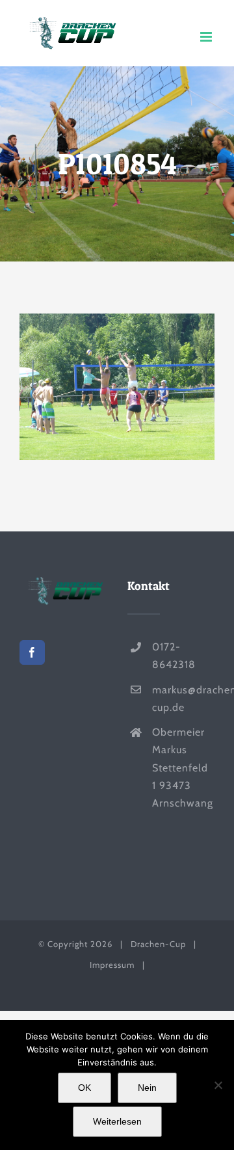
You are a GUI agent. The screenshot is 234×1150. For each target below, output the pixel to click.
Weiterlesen (117, 1121)
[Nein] (217, 1084)
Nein (147, 1087)
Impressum (112, 964)
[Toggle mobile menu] (207, 37)
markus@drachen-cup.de (183, 699)
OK (84, 1087)
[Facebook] (32, 652)
